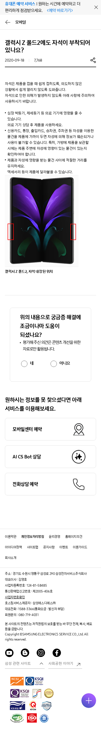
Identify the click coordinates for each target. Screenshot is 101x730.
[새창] (17, 681)
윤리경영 (54, 537)
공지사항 (48, 547)
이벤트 (63, 547)
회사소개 (10, 558)
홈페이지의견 (73, 537)
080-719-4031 (28, 615)
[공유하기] (93, 60)
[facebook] (56, 653)
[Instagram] (41, 653)
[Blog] (25, 653)
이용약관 (10, 537)
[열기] (88, 700)
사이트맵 (32, 547)
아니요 (64, 363)
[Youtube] (9, 653)
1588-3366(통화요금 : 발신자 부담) (41, 609)
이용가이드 (80, 547)
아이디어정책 (13, 547)
